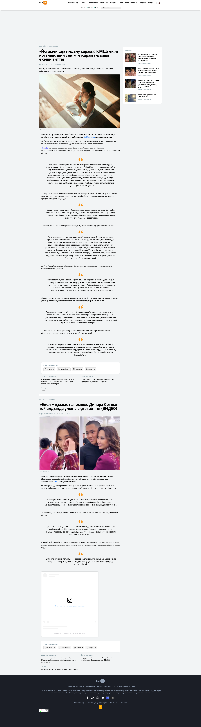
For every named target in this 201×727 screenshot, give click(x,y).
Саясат (83, 3)
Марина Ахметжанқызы (47, 414)
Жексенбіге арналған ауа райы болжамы (147, 96)
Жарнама (123, 703)
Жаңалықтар (73, 3)
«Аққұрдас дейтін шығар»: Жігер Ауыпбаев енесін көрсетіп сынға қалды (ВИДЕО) (97, 659)
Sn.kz (55, 481)
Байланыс (113, 703)
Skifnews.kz (89, 137)
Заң (121, 3)
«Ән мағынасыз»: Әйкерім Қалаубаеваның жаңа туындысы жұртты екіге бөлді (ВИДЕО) (147, 57)
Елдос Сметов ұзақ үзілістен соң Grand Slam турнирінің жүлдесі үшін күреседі (98, 380)
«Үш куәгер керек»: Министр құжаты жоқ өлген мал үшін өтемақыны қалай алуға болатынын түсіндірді (57, 381)
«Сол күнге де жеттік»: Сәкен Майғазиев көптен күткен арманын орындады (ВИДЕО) (148, 70)
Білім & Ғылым (131, 3)
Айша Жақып (43, 64)
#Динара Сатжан (61, 669)
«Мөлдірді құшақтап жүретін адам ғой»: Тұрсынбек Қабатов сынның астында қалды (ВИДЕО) (148, 83)
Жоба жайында (79, 703)
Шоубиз (143, 3)
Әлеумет (113, 3)
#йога (43, 391)
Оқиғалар (104, 3)
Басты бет (42, 46)
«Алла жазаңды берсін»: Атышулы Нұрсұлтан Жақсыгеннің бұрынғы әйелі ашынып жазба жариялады (59, 660)
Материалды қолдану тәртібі (97, 703)
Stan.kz (45, 148)
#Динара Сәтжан (47, 669)
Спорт (150, 3)
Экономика (93, 3)
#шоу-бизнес (73, 669)
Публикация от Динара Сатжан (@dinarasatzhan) (69, 633)
